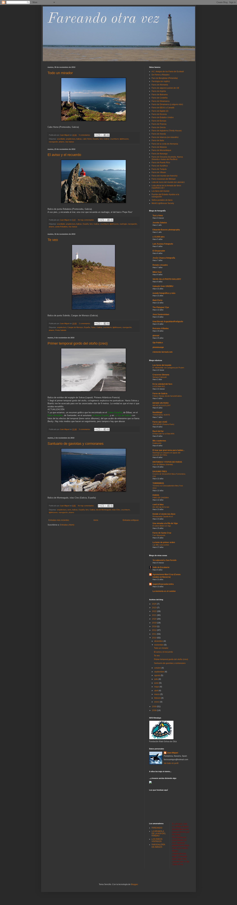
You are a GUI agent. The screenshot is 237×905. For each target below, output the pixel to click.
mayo (157, 687)
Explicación (157, 443)
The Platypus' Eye (161, 307)
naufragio (123, 224)
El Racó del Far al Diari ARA (163, 434)
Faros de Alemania (160, 85)
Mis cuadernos (159, 441)
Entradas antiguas (131, 520)
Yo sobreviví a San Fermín (164, 560)
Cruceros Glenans (161, 375)
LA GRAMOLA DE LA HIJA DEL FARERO (159, 833)
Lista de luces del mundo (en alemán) (168, 182)
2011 (154, 634)
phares (61, 142)
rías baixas (69, 142)
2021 (154, 615)
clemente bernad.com (163, 352)
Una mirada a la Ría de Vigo (165, 523)
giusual (156, 335)
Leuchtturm (114, 139)
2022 (154, 611)
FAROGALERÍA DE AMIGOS (158, 845)
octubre (157, 668)
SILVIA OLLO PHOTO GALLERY (167, 279)
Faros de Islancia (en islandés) (165, 137)
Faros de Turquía (159, 169)
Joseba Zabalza (160, 222)
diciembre (158, 641)
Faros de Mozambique (161, 150)
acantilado (61, 139)
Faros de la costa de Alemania (165, 144)
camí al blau (158, 504)
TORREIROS (158, 483)
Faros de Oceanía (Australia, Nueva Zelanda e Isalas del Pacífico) (167, 158)
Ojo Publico (158, 343)
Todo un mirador (60, 73)
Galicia (106, 139)
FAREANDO (157, 828)
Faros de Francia (159, 124)
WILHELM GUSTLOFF (162, 405)
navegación (53, 142)
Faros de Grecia (159, 127)
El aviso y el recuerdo (64, 155)
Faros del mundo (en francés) (164, 176)
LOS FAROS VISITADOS (157, 840)
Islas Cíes (116, 510)
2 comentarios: (85, 323)
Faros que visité (160, 422)
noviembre (159, 645)
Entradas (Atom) (67, 525)
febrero (157, 698)
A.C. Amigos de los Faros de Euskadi (168, 71)
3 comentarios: (85, 429)
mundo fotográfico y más (164, 293)
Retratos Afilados (161, 328)
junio (156, 683)
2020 (154, 619)
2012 (154, 630)
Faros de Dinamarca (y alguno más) (167, 104)
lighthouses (124, 139)
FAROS (156, 495)
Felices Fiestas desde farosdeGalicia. (167, 396)
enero (157, 702)
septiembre (159, 672)
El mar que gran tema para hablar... (168, 450)
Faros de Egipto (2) (160, 111)
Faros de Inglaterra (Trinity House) (167, 131)
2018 (154, 626)
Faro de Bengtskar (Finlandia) (165, 78)
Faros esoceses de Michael (164, 179)
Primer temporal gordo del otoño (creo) (78, 343)
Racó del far (158, 431)
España (96, 139)
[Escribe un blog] (98, 135)
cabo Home (87, 139)
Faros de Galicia (160, 393)
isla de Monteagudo (103, 510)
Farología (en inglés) (161, 81)
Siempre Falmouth (160, 377)
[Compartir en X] (102, 135)
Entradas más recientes (58, 520)
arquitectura (70, 139)
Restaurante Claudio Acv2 (163, 516)
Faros (93, 327)
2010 (154, 638)
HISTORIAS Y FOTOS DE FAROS (167, 462)
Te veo (53, 240)
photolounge (158, 347)
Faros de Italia (158, 140)
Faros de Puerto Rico (161, 162)
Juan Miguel (172, 753)
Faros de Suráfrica (160, 166)
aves (69, 510)
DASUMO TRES (160, 471)
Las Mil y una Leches (161, 545)
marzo (157, 694)
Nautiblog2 (157, 412)
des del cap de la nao (161, 507)
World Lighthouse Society (163, 203)
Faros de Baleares (160, 94)
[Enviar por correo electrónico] (95, 135)
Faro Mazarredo (159, 535)
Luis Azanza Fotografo (163, 244)
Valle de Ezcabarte (161, 567)
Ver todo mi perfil (171, 763)
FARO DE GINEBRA (161, 498)
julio (156, 679)
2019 (154, 623)
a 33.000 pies (159, 237)
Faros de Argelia (159, 91)
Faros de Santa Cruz (162, 533)
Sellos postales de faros (162, 200)
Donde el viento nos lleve (164, 514)
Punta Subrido (60, 330)
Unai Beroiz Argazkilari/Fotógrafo (168, 321)
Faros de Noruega (160, 154)
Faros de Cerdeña (160, 98)
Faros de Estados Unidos (163, 117)
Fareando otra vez (104, 19)
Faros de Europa (159, 121)
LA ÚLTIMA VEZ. (159, 386)
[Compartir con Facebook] (105, 135)
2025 (154, 604)
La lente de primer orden (164, 542)
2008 (154, 710)
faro (101, 139)
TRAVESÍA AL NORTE (161, 415)
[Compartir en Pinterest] (108, 135)
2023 (154, 608)
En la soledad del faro (162, 384)
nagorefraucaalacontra (163, 584)
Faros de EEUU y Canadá (163, 107)
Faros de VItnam (159, 172)
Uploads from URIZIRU (163, 286)
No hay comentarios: (86, 220)
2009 (154, 706)
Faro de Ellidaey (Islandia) (163, 464)
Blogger (134, 884)
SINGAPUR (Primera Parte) (163, 424)
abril (156, 690)
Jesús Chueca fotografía (164, 258)
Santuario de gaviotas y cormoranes (76, 444)
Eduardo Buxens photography (166, 230)
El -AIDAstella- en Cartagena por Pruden (168, 368)
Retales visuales (160, 265)
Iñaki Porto (157, 300)
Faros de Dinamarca (160, 101)
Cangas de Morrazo (75, 327)
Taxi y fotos (158, 215)
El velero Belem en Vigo (162, 526)
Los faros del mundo (160, 191)
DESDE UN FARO (160, 403)
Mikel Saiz (157, 272)
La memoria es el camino (164, 591)
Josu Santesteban (161, 314)
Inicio (96, 520)
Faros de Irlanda (159, 134)
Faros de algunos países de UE (165, 88)
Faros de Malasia (159, 147)
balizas (79, 139)
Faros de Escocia (159, 114)
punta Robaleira (61, 227)
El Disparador (159, 251)
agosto (157, 675)
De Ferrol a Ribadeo (160, 75)
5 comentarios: (85, 135)
